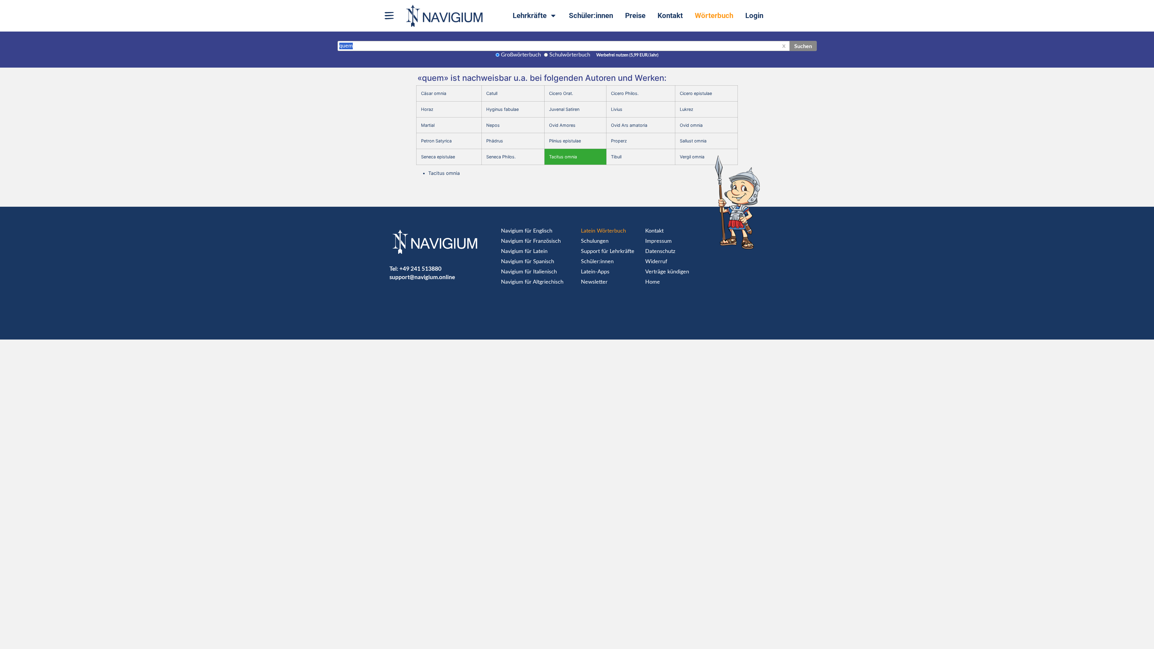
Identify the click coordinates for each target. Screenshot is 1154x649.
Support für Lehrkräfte (607, 251)
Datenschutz (660, 251)
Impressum (658, 241)
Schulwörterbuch (569, 55)
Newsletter (594, 282)
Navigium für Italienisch (529, 272)
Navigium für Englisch (526, 231)
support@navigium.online (422, 276)
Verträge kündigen (667, 272)
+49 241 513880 (420, 268)
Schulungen (595, 241)
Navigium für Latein (524, 251)
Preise (635, 15)
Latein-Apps (595, 272)
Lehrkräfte (530, 15)
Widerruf (656, 261)
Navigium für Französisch (531, 241)
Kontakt (670, 15)
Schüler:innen (591, 15)
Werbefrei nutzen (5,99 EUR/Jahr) (627, 55)
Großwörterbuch (521, 55)
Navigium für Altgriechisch (532, 282)
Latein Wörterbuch (603, 231)
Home (652, 282)
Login (754, 15)
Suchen (803, 46)
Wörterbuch (714, 15)
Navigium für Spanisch (527, 261)
